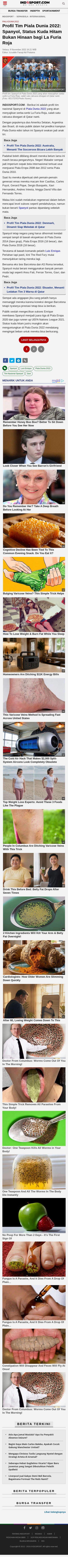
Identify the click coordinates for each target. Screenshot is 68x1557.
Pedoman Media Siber (15, 1537)
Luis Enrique (52, 250)
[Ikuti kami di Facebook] (24, 1528)
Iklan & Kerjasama (28, 1541)
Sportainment (51, 10)
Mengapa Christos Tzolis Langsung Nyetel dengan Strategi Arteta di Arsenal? (35, 1455)
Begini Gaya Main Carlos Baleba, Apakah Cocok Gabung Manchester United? (34, 1446)
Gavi (29, 373)
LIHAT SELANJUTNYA (33, 340)
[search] (63, 4)
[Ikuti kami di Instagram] (36, 1528)
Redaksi (38, 1534)
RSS (42, 1541)
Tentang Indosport (21, 1534)
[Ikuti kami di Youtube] (42, 1528)
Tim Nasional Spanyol (13, 373)
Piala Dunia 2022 (36, 108)
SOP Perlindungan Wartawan (44, 1537)
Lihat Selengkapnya (55, 1511)
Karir (49, 1534)
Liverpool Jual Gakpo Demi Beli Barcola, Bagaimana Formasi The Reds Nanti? (30, 1477)
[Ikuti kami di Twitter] (30, 1528)
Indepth (35, 10)
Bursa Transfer (18, 10)
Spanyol (23, 207)
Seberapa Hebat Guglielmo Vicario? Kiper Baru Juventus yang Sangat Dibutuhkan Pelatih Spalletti (34, 1466)
